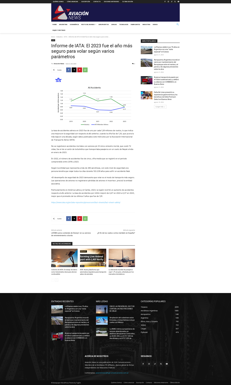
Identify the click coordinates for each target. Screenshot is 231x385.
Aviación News (59, 63)
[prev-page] (52, 279)
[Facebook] (165, 1)
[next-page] (56, 279)
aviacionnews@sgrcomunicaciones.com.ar (112, 373)
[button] (178, 24)
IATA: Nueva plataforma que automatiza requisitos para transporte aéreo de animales (93, 272)
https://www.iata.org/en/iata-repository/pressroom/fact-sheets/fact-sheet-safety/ (85, 202)
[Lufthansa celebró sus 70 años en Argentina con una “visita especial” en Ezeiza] (146, 50)
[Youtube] (178, 1)
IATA (65, 37)
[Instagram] (168, 1)
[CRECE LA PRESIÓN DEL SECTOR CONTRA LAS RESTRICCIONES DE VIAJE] (102, 309)
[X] (175, 1)
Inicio (53, 37)
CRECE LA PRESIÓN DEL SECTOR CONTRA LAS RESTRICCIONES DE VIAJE (122, 308)
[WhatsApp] (85, 69)
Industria (59, 37)
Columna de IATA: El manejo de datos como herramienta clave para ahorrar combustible (64, 272)
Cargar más (159, 107)
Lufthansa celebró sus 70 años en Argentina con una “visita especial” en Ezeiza (167, 49)
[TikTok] (171, 1)
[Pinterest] (79, 69)
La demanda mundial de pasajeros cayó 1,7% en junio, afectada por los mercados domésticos (121, 272)
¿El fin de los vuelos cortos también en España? (116, 233)
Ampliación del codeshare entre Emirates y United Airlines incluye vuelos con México (122, 320)
